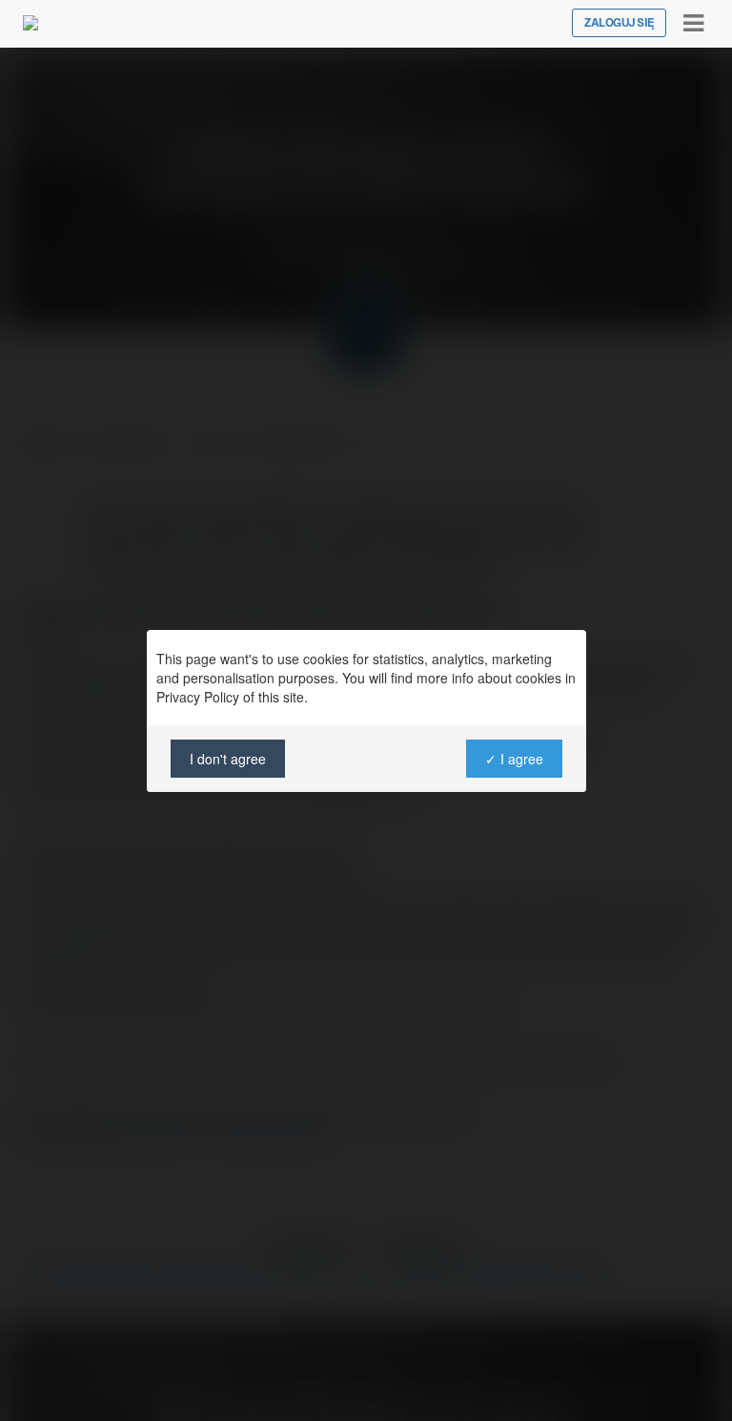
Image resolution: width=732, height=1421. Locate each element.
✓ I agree (513, 758)
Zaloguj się (619, 23)
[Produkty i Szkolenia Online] (30, 22)
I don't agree (228, 758)
